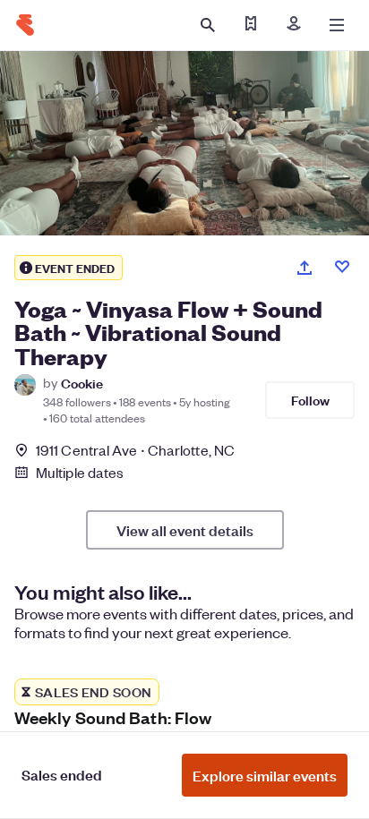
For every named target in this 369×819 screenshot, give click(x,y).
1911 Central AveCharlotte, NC (135, 449)
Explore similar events (265, 775)
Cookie (82, 382)
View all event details (184, 530)
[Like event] (342, 266)
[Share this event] (304, 268)
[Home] (25, 25)
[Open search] (208, 25)
